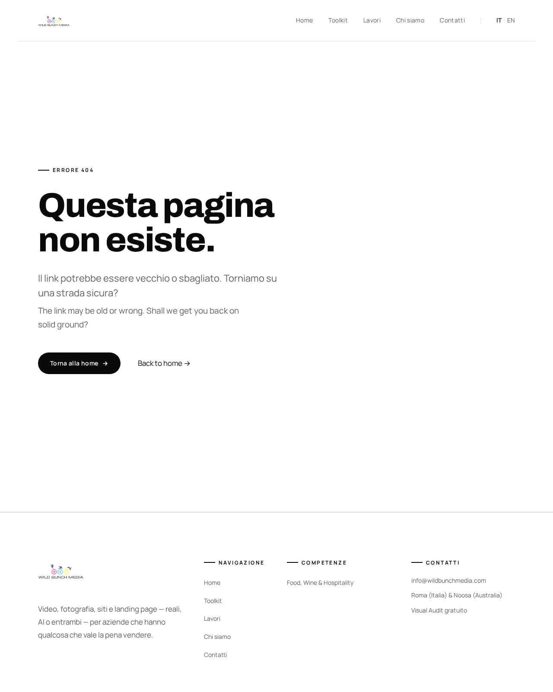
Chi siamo (410, 20)
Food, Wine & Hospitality (320, 582)
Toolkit (337, 20)
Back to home (164, 363)
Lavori (372, 20)
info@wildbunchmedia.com (448, 580)
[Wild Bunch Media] (54, 21)
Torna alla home (79, 363)
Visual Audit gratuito (439, 610)
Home (304, 20)
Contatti (452, 20)
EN (511, 20)
